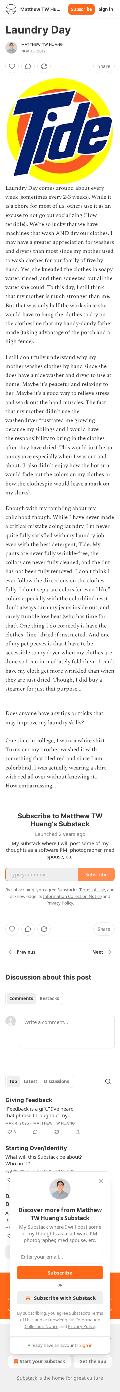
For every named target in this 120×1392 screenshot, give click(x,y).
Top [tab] (13, 1081)
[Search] (108, 1081)
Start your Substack (42, 1361)
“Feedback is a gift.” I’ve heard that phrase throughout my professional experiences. (39, 1112)
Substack (27, 1378)
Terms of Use (92, 890)
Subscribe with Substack (65, 1297)
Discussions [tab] (56, 1081)
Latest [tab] (30, 1081)
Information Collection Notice (72, 896)
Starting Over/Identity (36, 1148)
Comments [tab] (21, 998)
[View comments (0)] (28, 66)
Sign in (106, 9)
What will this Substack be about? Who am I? (43, 1160)
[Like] (12, 66)
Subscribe (81, 9)
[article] (60, 1116)
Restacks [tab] (49, 998)
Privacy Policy (81, 1326)
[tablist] (34, 998)
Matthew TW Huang (42, 44)
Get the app (92, 1361)
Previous (26, 952)
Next (97, 952)
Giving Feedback (28, 1100)
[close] (100, 1181)
